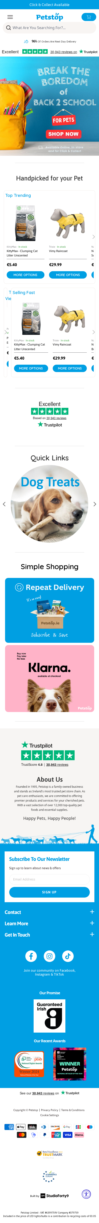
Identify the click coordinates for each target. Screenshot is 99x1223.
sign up (49, 892)
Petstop (33, 1110)
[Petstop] (49, 17)
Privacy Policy (49, 1110)
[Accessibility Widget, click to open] (86, 1194)
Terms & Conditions (72, 1110)
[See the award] (29, 1064)
